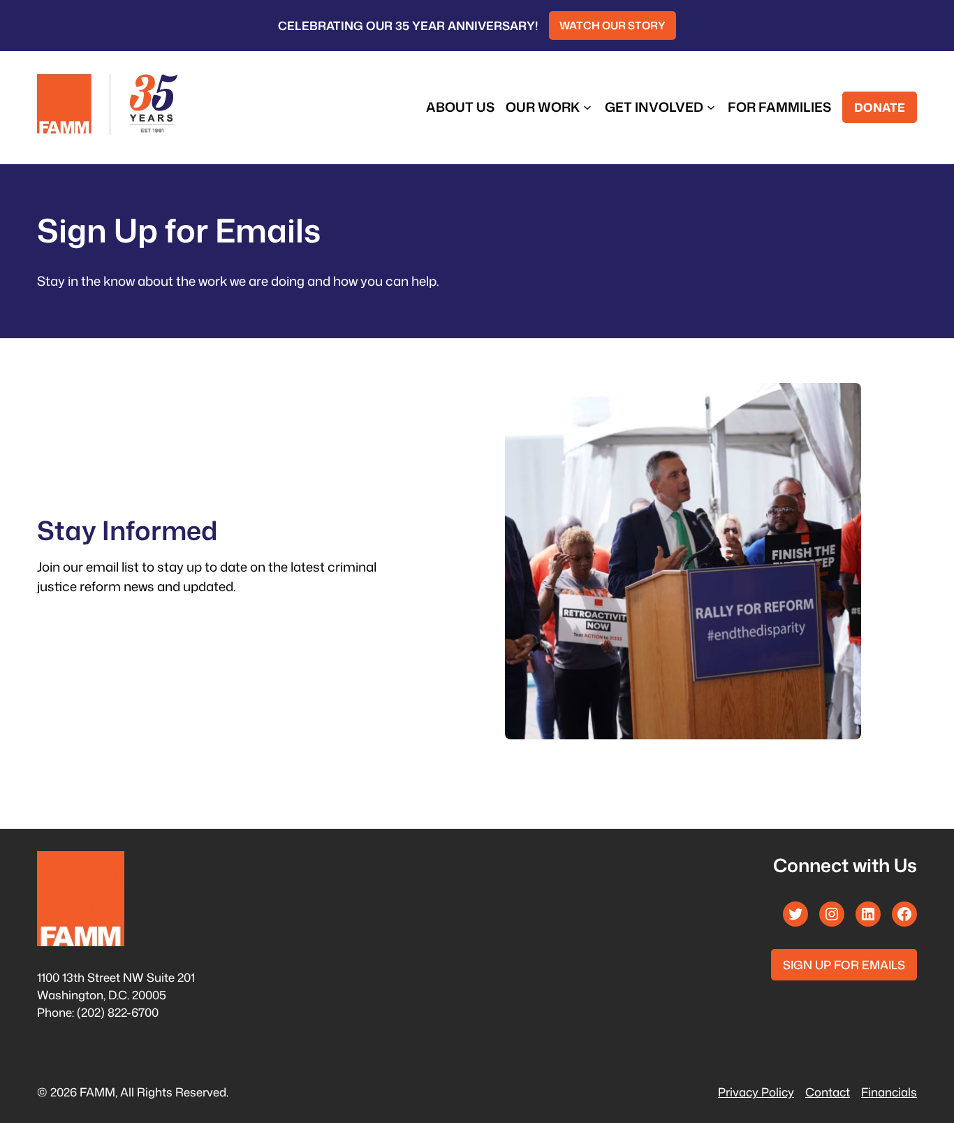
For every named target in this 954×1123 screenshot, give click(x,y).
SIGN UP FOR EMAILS (844, 965)
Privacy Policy (756, 1092)
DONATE (879, 107)
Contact (827, 1092)
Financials (889, 1092)
